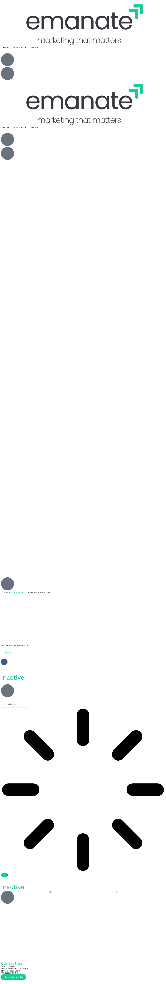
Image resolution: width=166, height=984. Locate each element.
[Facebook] (4, 662)
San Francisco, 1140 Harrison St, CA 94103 (14, 967)
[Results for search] (83, 790)
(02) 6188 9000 (19, 592)
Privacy (7, 652)
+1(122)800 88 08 (9, 973)
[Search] (4, 875)
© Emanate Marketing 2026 (14, 645)
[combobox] (15, 704)
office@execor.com (10, 971)
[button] (13, 977)
